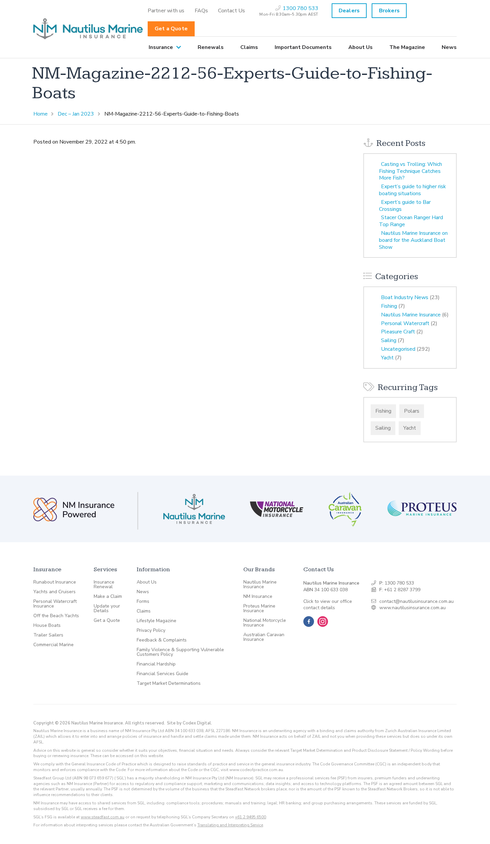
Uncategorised (398, 349)
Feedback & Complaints (162, 640)
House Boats (47, 625)
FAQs (201, 10)
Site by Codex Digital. (189, 723)
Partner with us (166, 10)
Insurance (161, 47)
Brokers (389, 10)
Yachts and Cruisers (54, 592)
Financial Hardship (156, 664)
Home (40, 114)
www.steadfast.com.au (102, 817)
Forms (143, 601)
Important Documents (303, 47)
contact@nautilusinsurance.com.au (416, 601)
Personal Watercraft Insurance (55, 604)
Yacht (387, 357)
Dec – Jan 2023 (76, 114)
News (449, 47)
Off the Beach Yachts (56, 616)
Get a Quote (171, 28)
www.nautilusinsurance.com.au (412, 608)
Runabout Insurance (54, 582)
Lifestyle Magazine (156, 621)
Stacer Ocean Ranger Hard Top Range (411, 221)
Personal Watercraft (405, 323)
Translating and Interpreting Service (230, 825)
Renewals (211, 47)
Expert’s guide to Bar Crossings (405, 206)
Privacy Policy (151, 630)
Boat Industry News (404, 297)
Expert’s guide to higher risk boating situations (412, 190)
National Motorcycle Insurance (264, 623)
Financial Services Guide (162, 673)
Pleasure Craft (398, 331)
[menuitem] (166, 10)
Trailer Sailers (48, 635)
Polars (411, 411)
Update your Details (107, 608)
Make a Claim (108, 596)
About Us (360, 47)
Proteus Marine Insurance (259, 608)
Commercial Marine (53, 644)
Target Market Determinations (169, 683)
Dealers (349, 10)
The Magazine (407, 47)
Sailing (388, 340)
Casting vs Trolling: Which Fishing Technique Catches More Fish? (410, 171)
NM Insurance (257, 596)
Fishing (389, 306)
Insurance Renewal (104, 584)
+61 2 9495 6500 (250, 817)
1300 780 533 (399, 583)
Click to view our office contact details (327, 604)
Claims (249, 47)
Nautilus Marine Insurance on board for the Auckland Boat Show (413, 240)
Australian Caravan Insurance (263, 637)
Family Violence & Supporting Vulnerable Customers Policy (180, 652)
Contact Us (231, 10)
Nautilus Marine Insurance (411, 314)
